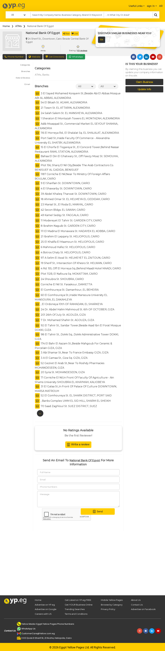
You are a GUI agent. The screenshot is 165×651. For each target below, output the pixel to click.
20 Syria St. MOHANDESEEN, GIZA (62, 372)
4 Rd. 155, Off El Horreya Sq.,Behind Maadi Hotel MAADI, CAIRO (80, 268)
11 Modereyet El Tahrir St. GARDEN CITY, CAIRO (71, 220)
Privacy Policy (108, 609)
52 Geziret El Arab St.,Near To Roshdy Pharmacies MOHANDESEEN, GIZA (69, 365)
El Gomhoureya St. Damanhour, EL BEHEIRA (69, 289)
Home (6, 26)
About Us (136, 600)
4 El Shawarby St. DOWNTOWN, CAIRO (66, 188)
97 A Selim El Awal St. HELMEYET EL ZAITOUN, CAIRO (75, 257)
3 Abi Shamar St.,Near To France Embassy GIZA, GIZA (74, 352)
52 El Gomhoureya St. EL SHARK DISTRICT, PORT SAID (76, 395)
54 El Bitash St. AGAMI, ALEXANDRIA (63, 102)
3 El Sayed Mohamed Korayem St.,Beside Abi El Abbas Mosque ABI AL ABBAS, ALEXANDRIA (78, 95)
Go (101, 39)
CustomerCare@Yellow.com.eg (38, 633)
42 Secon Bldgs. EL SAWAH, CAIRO (62, 209)
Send (100, 511)
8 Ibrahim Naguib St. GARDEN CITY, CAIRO (68, 225)
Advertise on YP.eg (45, 604)
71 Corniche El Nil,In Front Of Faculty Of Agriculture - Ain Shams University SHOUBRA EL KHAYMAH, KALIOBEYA (74, 379)
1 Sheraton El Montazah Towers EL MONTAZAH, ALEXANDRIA (80, 118)
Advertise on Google (45, 609)
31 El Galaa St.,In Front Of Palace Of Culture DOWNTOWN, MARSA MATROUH (76, 389)
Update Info (144, 89)
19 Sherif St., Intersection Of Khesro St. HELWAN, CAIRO (76, 263)
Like (76, 33)
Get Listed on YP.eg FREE (78, 600)
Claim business (144, 82)
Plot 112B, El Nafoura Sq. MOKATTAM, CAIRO (69, 273)
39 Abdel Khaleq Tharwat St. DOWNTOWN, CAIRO (73, 193)
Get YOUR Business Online (78, 604)
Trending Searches (75, 609)
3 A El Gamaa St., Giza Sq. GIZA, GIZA (63, 357)
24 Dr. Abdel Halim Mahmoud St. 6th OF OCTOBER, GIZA (77, 309)
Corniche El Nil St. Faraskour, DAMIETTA (66, 284)
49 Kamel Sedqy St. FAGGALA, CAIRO (64, 215)
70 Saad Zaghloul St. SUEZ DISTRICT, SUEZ (68, 406)
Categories (25, 65)
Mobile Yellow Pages (112, 600)
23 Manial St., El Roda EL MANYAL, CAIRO (66, 204)
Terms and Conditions (76, 614)
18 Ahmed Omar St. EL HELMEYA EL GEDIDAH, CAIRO (75, 199)
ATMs (18, 26)
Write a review (80, 444)
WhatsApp (77, 56)
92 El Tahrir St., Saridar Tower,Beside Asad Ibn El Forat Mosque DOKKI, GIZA (78, 327)
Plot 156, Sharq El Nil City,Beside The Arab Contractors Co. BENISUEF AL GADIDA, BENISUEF (74, 167)
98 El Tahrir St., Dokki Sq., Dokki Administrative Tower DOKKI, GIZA (77, 337)
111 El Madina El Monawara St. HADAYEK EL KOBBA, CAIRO (77, 231)
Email (27, 84)
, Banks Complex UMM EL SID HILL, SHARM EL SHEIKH (75, 400)
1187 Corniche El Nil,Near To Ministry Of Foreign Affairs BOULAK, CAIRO (72, 176)
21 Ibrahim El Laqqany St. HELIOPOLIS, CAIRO (69, 236)
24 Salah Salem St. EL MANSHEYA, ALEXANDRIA (71, 113)
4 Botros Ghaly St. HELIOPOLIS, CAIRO (65, 252)
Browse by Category (111, 604)
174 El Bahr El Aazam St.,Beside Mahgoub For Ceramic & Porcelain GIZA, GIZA (73, 346)
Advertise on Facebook (143, 609)
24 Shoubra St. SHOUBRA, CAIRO (62, 279)
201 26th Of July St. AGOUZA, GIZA (63, 314)
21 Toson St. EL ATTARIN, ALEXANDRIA (65, 107)
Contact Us (137, 604)
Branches (25, 71)
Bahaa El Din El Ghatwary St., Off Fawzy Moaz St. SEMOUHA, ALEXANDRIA (76, 158)
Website (36, 56)
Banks (45, 74)
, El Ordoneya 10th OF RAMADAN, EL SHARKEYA (71, 304)
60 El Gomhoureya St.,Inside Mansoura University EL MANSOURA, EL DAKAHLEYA (71, 297)
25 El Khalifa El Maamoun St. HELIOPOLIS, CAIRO (72, 241)
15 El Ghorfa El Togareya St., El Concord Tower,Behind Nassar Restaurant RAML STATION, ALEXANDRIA (77, 149)
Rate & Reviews (23, 78)
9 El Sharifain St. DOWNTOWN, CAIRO (65, 183)
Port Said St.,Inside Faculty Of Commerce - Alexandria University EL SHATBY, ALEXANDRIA (72, 140)
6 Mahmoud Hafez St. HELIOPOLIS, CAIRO (67, 247)
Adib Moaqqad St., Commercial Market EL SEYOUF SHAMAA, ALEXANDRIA (76, 126)
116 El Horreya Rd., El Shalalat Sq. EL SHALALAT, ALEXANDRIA (79, 132)
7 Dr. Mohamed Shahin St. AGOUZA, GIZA (67, 320)
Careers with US (43, 614)
